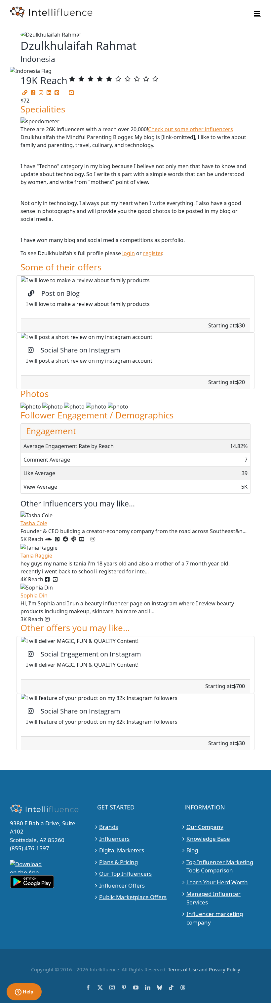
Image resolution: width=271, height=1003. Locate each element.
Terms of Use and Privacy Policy (204, 969)
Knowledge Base (208, 838)
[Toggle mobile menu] (257, 13)
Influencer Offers (122, 885)
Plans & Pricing (118, 862)
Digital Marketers (121, 850)
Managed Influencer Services (213, 898)
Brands (108, 827)
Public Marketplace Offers (133, 897)
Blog (192, 850)
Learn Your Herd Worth (217, 882)
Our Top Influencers (125, 873)
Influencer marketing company (214, 918)
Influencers (114, 838)
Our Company (204, 827)
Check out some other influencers (190, 129)
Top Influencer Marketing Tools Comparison (219, 866)
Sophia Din (34, 595)
